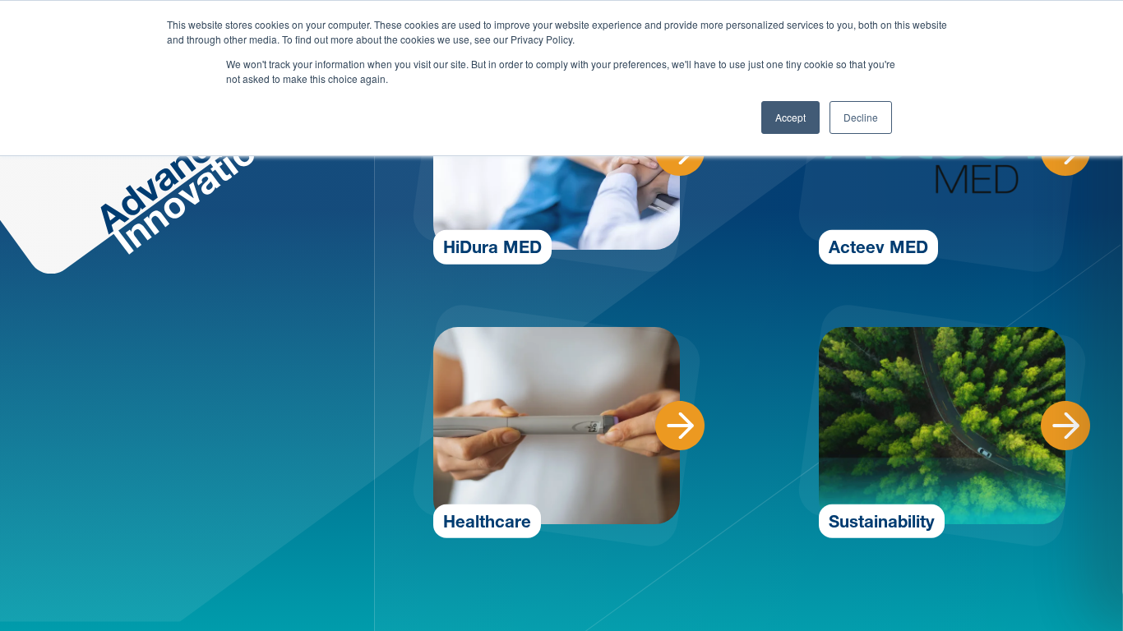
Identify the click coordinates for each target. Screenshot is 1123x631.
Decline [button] (860, 117)
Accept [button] (790, 117)
